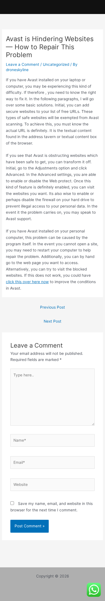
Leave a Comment (22, 64)
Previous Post (52, 307)
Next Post (52, 321)
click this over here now (27, 281)
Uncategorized (56, 64)
